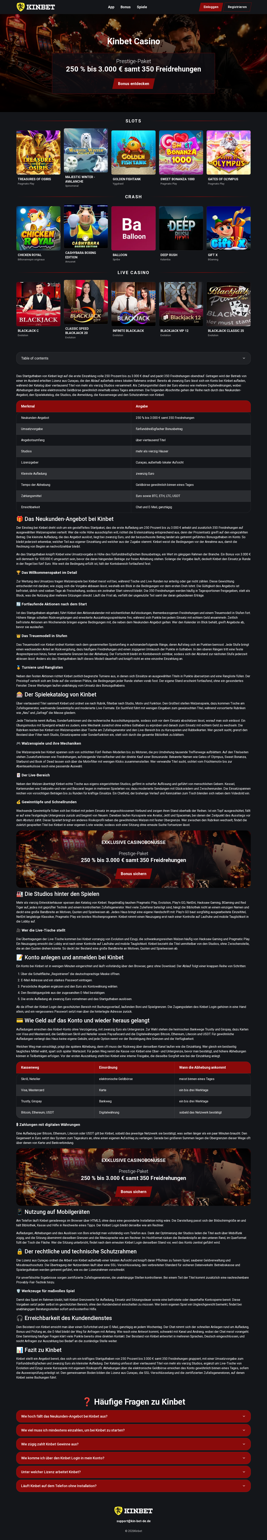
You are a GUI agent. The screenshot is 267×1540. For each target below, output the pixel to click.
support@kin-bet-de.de (133, 1521)
